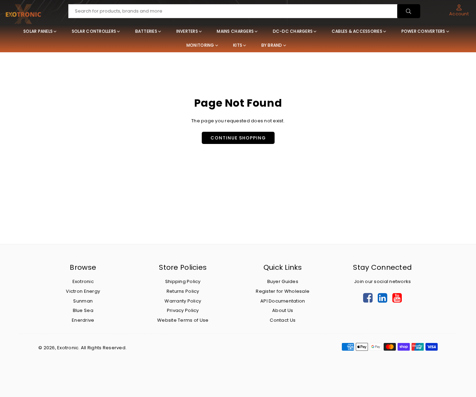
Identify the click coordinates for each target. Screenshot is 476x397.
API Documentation (282, 301)
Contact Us (282, 320)
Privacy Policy (183, 310)
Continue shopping (238, 138)
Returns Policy (183, 291)
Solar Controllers (94, 31)
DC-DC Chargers (293, 31)
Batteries (146, 31)
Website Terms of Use (182, 320)
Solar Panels (38, 31)
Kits (237, 45)
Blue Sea (83, 310)
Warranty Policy (182, 301)
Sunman (83, 301)
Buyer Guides (282, 281)
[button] (459, 10)
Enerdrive (83, 320)
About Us (282, 310)
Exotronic (83, 281)
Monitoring (200, 45)
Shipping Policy (183, 281)
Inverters (187, 31)
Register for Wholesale (282, 291)
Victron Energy (83, 291)
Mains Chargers (235, 31)
